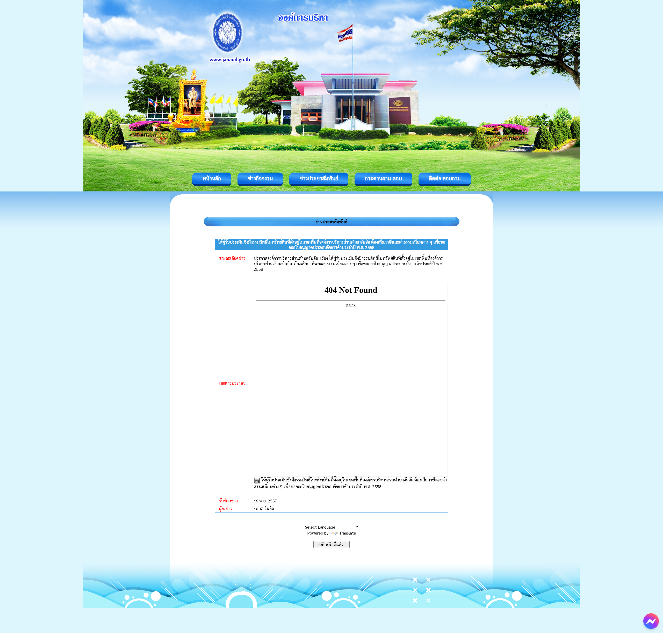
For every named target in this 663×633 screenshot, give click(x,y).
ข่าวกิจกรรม (260, 178)
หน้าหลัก (212, 178)
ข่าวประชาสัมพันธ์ (319, 178)
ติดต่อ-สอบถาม (444, 178)
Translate (347, 533)
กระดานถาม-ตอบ (383, 178)
